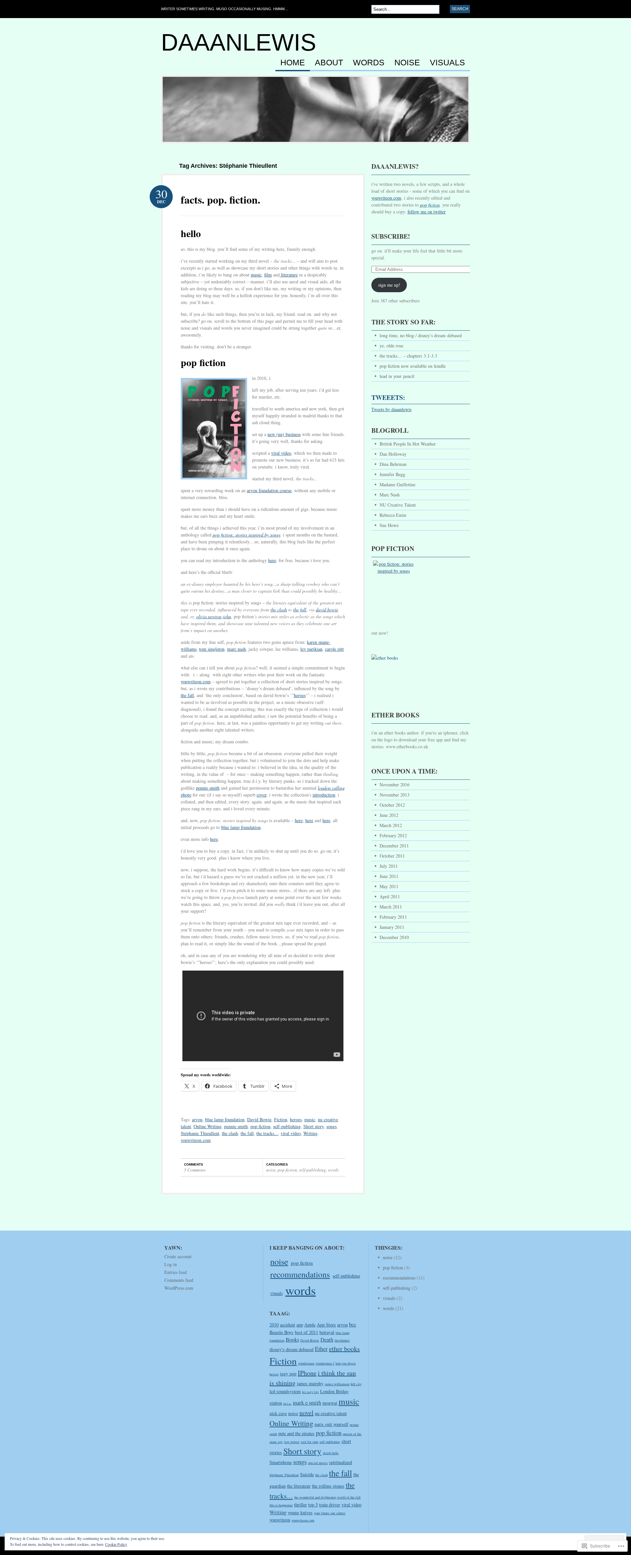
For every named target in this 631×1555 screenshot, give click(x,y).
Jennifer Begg (392, 474)
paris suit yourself (331, 1424)
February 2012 (393, 835)
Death (326, 1339)
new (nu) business (284, 434)
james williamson (337, 1384)
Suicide (307, 1474)
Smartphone (280, 1462)
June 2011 (389, 876)
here (272, 560)
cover (262, 795)
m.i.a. (287, 1403)
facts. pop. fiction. (220, 199)
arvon (197, 1119)
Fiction (280, 1119)
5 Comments (195, 1170)
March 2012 (391, 825)
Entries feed (175, 1272)
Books (292, 1339)
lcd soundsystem (285, 1391)
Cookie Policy (116, 1544)
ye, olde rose (391, 345)
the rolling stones (328, 1486)
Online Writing (208, 1126)
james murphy (310, 1383)
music (256, 275)
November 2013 (394, 795)
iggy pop (288, 1373)
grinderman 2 (325, 1363)
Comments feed (178, 1280)
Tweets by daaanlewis (391, 409)
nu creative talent (331, 1413)
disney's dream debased (291, 1349)
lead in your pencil (397, 376)
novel (306, 1412)
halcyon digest (346, 1363)
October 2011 (392, 856)
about (329, 62)
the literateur (299, 1486)
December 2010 (394, 937)
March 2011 (391, 907)
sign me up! (389, 285)
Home (292, 62)
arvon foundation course (269, 490)
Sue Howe (389, 525)
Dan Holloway (393, 454)
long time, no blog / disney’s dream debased (421, 335)
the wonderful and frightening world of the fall (327, 1497)
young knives (300, 1512)
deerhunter (342, 1340)
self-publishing (287, 1126)
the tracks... (267, 1133)
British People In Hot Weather (408, 444)
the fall (187, 695)
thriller (300, 1504)
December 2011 (394, 846)
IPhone (307, 1373)
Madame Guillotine (397, 484)
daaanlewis (238, 42)
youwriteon (279, 1520)
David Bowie (259, 1119)
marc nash (236, 649)
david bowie (327, 609)
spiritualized (340, 1462)
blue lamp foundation (241, 827)
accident (287, 1325)
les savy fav (310, 1392)
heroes (300, 695)
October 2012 (392, 805)
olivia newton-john (213, 616)
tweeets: (388, 397)
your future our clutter (329, 1513)
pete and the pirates (296, 1433)
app (299, 1325)
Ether (321, 1349)
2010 (274, 1325)
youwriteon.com (196, 681)
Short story (313, 1126)
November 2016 (394, 784)
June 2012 (389, 815)
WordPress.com (178, 1288)
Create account (178, 1256)
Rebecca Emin (393, 515)
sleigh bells (331, 1453)
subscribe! (390, 236)
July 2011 (389, 866)
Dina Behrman (393, 464)
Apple (310, 1325)
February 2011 (393, 917)
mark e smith (307, 1402)
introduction (324, 795)
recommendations (300, 1274)
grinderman (306, 1363)
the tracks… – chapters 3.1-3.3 (408, 356)
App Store (326, 1325)
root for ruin (309, 1441)
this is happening (281, 1505)
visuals (447, 62)
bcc (352, 1324)
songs (331, 1126)
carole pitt (334, 649)
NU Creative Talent (398, 505)
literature (289, 275)
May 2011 (389, 886)
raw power (291, 1441)
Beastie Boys (281, 1332)
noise (407, 62)
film (268, 275)
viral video (281, 453)
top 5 (313, 1504)
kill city (356, 1384)
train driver (329, 1504)
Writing (310, 1133)
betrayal (326, 1332)
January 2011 (392, 927)
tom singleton (211, 649)
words (369, 62)
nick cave (278, 1413)
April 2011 (390, 896)
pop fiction (260, 1126)
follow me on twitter (427, 211)
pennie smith (208, 788)
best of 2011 (306, 1332)
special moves (318, 1462)
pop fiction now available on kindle (413, 366)
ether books (344, 1348)
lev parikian (311, 649)
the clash (278, 609)
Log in (170, 1264)
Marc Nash (390, 495)
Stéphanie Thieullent (200, 1133)
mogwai (329, 1403)
